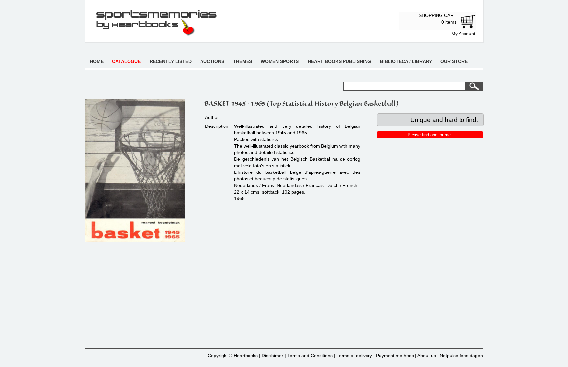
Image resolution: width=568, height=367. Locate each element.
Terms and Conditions (310, 355)
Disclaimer (272, 355)
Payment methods (395, 355)
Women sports (280, 61)
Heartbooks (246, 355)
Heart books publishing (339, 61)
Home (97, 61)
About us (426, 355)
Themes (242, 61)
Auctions (212, 61)
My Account (463, 33)
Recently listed (171, 61)
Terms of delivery (354, 355)
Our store (454, 61)
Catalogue (126, 61)
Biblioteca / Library (406, 61)
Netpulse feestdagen (461, 355)
